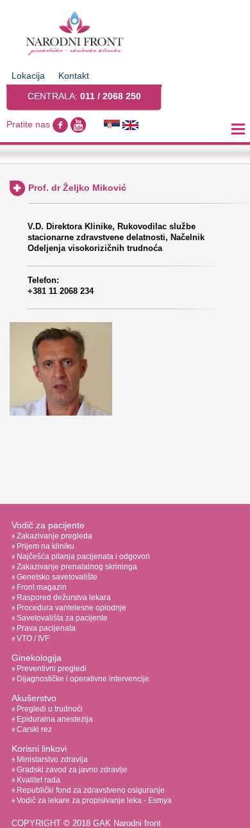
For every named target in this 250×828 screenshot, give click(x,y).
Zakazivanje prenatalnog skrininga (76, 566)
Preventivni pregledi (51, 668)
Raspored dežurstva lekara (63, 597)
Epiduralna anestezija (54, 719)
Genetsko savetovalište (56, 576)
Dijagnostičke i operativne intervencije (82, 678)
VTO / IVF (32, 638)
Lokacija (28, 75)
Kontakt (73, 75)
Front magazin (41, 587)
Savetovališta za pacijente (61, 617)
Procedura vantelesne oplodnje (70, 607)
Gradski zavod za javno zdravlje (71, 769)
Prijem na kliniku (44, 546)
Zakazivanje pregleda (53, 536)
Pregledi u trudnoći (49, 708)
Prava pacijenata (45, 628)
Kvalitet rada (37, 779)
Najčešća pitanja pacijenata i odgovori (82, 556)
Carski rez (33, 729)
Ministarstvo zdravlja (51, 759)
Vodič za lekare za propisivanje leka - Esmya (93, 800)
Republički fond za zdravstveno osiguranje (90, 790)
